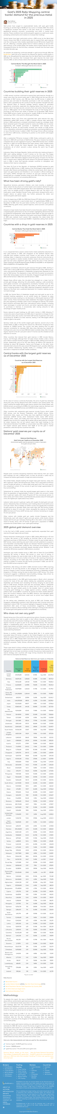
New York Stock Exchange (33, 984)
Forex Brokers (8, 1067)
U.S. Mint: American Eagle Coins (15, 988)
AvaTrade (34, 1070)
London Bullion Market (12, 984)
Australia (47, 1067)
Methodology (8, 1091)
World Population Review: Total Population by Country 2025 (23, 986)
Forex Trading (22, 1069)
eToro (33, 1072)
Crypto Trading (22, 1073)
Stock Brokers (9, 1069)
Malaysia (47, 1072)
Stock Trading (22, 1071)
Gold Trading (21, 1074)
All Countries (48, 1074)
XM (32, 1069)
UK (45, 1069)
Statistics (6, 1098)
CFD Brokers (8, 1076)
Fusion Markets (35, 1067)
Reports (6, 1093)
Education (7, 1096)
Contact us (7, 1100)
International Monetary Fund (14, 991)
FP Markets (34, 1074)
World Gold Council (11, 981)
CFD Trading (21, 1078)
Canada (47, 1070)
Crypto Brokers (9, 1070)
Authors (6, 1089)
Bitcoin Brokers (9, 1072)
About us (6, 1087)
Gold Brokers (8, 1074)
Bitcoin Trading (22, 1076)
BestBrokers (7, 54)
